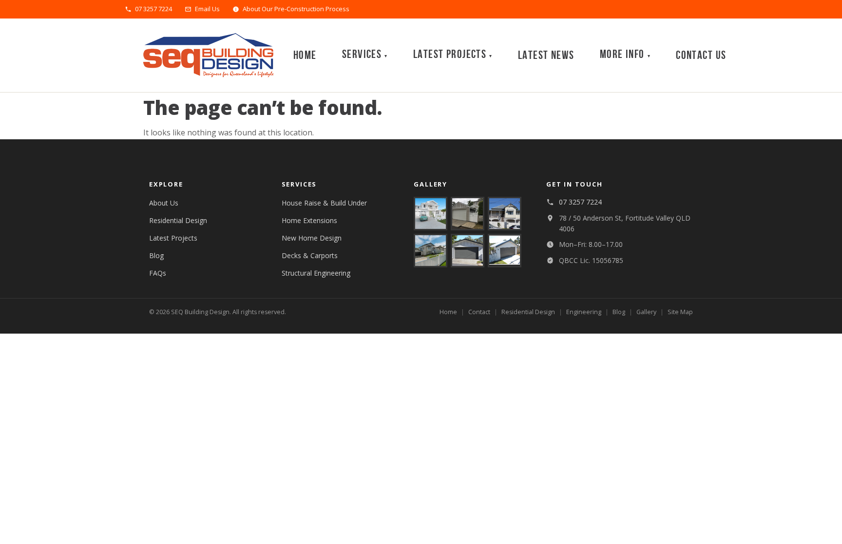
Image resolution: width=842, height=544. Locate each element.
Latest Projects (173, 238)
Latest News (546, 55)
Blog (156, 255)
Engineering (583, 312)
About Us (163, 202)
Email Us (207, 9)
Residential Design (178, 220)
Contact (479, 312)
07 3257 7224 (153, 9)
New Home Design (312, 238)
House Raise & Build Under (324, 202)
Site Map (680, 312)
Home (305, 55)
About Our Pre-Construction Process (296, 9)
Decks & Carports (310, 255)
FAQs (157, 273)
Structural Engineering (316, 273)
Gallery (646, 312)
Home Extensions (309, 220)
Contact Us (701, 55)
